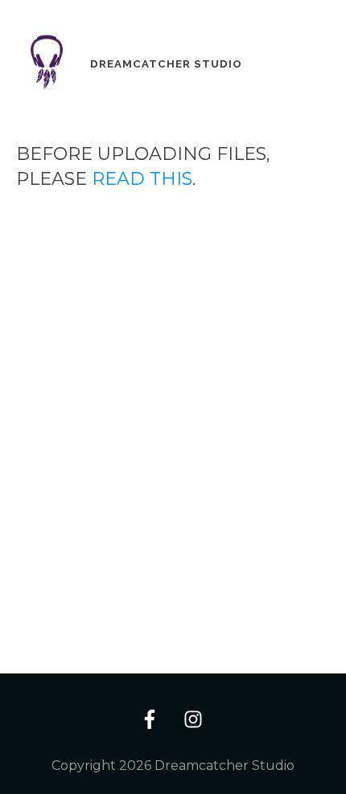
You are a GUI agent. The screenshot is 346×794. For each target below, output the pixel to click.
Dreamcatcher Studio (166, 64)
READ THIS (142, 179)
